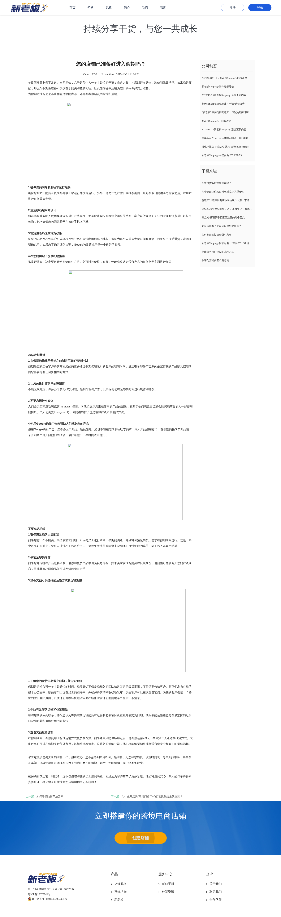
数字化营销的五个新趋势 (215, 260)
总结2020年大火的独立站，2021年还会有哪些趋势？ (227, 208)
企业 (209, 874)
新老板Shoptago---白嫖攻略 (216, 120)
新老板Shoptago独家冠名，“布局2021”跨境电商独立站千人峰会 (227, 243)
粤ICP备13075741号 (39, 894)
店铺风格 (120, 884)
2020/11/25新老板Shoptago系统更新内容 (224, 95)
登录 (260, 7)
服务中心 (165, 874)
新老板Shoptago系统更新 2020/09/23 (222, 155)
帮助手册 (168, 884)
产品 (114, 874)
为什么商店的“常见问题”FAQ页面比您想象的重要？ (152, 796)
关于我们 (216, 884)
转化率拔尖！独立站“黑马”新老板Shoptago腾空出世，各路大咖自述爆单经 (227, 146)
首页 (72, 7)
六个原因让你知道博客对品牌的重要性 (223, 191)
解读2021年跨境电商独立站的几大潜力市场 (225, 200)
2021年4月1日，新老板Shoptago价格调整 (224, 78)
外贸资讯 (168, 891)
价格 (91, 7)
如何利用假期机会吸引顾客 (216, 234)
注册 (233, 7)
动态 (145, 7)
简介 (127, 7)
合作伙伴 (216, 899)
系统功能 (120, 891)
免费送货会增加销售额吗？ (216, 183)
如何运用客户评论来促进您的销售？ (221, 226)
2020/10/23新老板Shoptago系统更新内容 (224, 129)
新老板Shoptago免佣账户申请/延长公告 (223, 103)
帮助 (163, 7)
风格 (109, 7)
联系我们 (216, 891)
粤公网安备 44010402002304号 (49, 899)
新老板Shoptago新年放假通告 (218, 86)
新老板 (118, 899)
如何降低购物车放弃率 (50, 796)
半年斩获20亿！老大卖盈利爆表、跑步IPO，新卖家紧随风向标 (227, 138)
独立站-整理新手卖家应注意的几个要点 (223, 217)
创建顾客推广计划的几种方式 (218, 251)
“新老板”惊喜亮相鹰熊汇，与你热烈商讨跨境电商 (227, 112)
